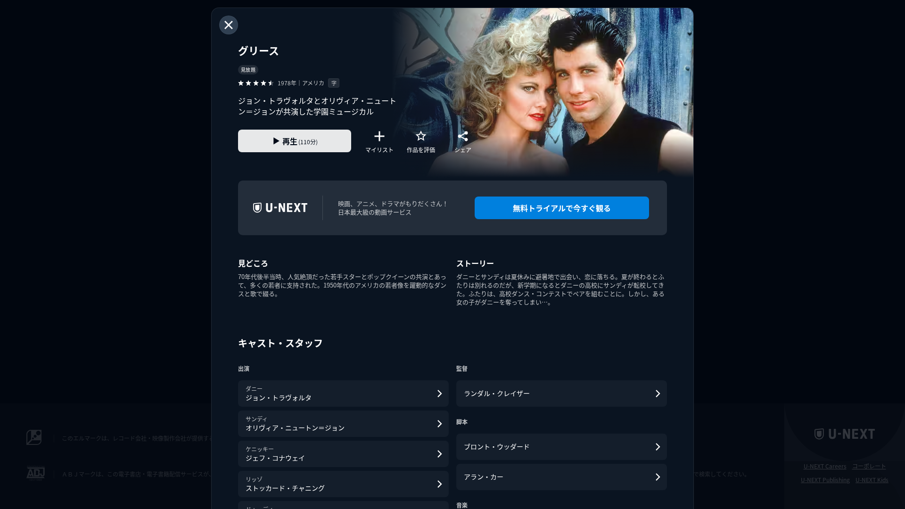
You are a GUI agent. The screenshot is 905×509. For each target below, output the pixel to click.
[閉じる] (228, 25)
